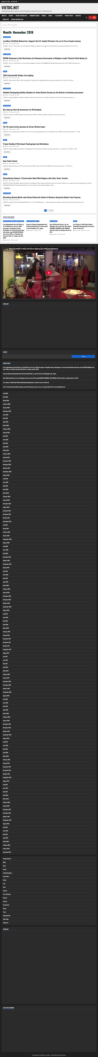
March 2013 (6, 841)
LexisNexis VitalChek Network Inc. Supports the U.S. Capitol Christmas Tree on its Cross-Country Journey (42, 41)
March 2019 (6, 585)
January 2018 (6, 635)
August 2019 (6, 568)
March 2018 (6, 628)
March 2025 (6, 425)
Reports (5, 898)
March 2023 (6, 493)
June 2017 (5, 660)
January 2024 (6, 457)
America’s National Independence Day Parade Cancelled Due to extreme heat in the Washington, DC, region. (37, 226)
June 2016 (5, 703)
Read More (7, 49)
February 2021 (6, 532)
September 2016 (7, 692)
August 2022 (6, 507)
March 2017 (6, 671)
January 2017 (6, 678)
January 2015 (6, 763)
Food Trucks (6, 876)
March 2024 (6, 450)
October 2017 (6, 646)
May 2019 (5, 578)
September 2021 (7, 521)
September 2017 (7, 649)
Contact (44, 16)
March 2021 (6, 528)
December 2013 (7, 809)
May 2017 (5, 664)
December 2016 (7, 681)
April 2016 (5, 710)
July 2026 (5, 393)
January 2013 (6, 848)
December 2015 (7, 724)
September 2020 (7, 539)
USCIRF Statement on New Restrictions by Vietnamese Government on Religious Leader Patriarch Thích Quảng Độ (45, 58)
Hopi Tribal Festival (10, 161)
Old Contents (59, 16)
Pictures (5, 891)
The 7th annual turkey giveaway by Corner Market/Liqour (24, 126)
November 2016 (7, 685)
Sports (4, 908)
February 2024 (6, 454)
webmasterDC (7, 240)
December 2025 (7, 411)
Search (5, 352)
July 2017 (5, 656)
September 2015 (7, 735)
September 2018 (7, 607)
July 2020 (5, 546)
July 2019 (5, 571)
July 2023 (5, 479)
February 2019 (6, 589)
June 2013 (5, 831)
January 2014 (6, 806)
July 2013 (5, 827)
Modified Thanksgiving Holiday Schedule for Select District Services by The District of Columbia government (43, 92)
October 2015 (6, 731)
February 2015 (6, 760)
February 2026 (6, 404)
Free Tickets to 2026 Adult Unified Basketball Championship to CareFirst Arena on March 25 (83, 226)
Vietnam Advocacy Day (17, 19)
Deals (4, 866)
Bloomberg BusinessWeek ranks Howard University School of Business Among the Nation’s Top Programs (42, 197)
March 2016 (6, 713)
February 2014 (6, 802)
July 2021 (5, 525)
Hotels (4, 880)
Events (50, 16)
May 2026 (5, 397)
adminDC (6, 43)
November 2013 (7, 813)
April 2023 (5, 489)
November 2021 (7, 514)
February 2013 (6, 845)
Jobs (4, 884)
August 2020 (6, 543)
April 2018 (5, 624)
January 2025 (6, 432)
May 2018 (5, 621)
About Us (4, 16)
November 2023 (7, 464)
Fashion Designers (7, 873)
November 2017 (7, 642)
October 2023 (6, 468)
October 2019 (6, 560)
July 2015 (5, 742)
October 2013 (6, 816)
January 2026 (6, 408)
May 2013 (5, 834)
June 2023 (5, 482)
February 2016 (6, 717)
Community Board (34, 16)
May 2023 (5, 486)
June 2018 (5, 617)
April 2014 (5, 795)
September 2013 (7, 820)
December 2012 (7, 852)
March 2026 (6, 400)
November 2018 (7, 600)
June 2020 (5, 550)
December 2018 (7, 596)
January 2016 (6, 720)
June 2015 (5, 745)
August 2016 (6, 696)
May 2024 (5, 443)
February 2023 (6, 496)
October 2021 (6, 518)
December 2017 (7, 639)
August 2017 (6, 653)
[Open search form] (86, 17)
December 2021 (7, 511)
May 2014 (5, 792)
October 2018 (6, 603)
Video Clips (6, 19)
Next (51, 210)
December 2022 (7, 504)
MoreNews (54, 1055)
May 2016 (5, 706)
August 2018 (6, 610)
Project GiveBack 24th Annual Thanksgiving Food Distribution (26, 143)
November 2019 (7, 557)
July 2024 (5, 436)
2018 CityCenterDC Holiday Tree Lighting (18, 75)
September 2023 (7, 472)
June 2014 (5, 788)
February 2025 (6, 429)
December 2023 (7, 461)
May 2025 (5, 418)
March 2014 (6, 799)
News (4, 887)
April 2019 (5, 582)
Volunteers (5, 923)
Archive (11, 16)
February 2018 (6, 632)
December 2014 (7, 767)
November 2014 (7, 770)
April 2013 (5, 838)
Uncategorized (6, 915)
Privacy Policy (69, 16)
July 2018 (5, 614)
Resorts (5, 901)
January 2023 (6, 500)
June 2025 (5, 415)
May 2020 (5, 553)
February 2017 (6, 674)
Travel (4, 912)
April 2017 (5, 667)
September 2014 (7, 777)
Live (94, 17)
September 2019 (7, 564)
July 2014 (5, 785)
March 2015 (6, 756)
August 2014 (6, 781)
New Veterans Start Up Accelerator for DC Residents (22, 109)
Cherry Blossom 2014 (21, 16)
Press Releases (7, 37)
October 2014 (6, 774)
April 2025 (5, 422)
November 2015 (7, 728)
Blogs (4, 862)
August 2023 (6, 475)
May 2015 (5, 749)
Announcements (7, 221)
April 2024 (5, 447)
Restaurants (6, 905)
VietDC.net (10, 7)
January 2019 (6, 592)
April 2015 (5, 752)
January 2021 (6, 536)
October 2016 (6, 688)
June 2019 (5, 575)
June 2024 (5, 440)
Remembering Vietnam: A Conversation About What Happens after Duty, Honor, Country (35, 178)
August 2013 (6, 824)
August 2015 (6, 738)
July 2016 (5, 699)
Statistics (78, 16)
